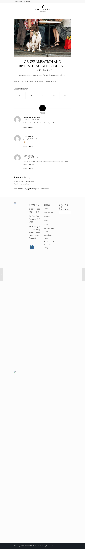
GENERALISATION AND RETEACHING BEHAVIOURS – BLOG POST (42, 66)
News (46, 220)
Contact (46, 224)
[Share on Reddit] (65, 95)
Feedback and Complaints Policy (49, 245)
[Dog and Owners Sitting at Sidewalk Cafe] (42, 38)
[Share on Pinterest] (53, 95)
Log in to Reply (28, 127)
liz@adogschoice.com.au (39, 212)
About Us (47, 217)
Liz (65, 75)
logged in (29, 188)
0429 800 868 (34, 209)
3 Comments (37, 75)
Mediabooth (49, 546)
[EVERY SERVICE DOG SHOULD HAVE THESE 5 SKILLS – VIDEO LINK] (1, 274)
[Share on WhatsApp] (42, 95)
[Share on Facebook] (19, 95)
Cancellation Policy (48, 236)
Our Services (48, 213)
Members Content (52, 75)
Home (46, 209)
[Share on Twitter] (31, 95)
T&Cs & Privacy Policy (49, 229)
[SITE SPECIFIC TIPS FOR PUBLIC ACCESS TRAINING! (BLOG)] (83, 274)
